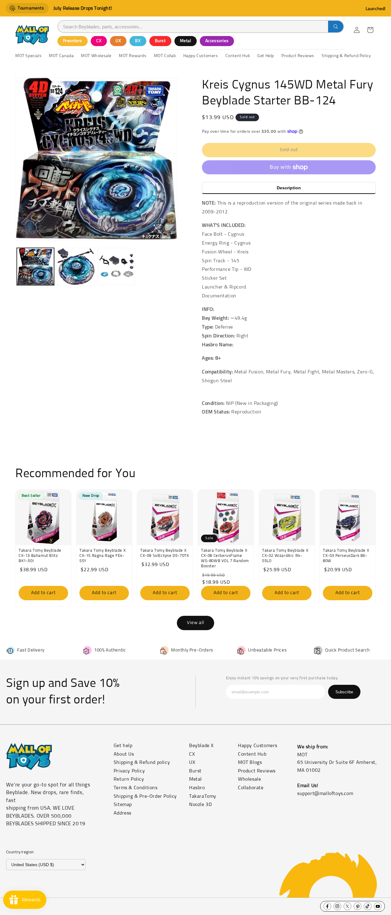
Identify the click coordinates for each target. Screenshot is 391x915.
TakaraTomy (202, 796)
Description (289, 187)
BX (138, 41)
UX (118, 41)
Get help (123, 745)
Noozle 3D (200, 804)
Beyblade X (201, 745)
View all (195, 622)
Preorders (72, 41)
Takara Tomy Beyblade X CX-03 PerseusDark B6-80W (346, 556)
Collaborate (251, 787)
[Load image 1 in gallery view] (35, 266)
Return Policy (129, 779)
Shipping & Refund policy (142, 762)
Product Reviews (257, 770)
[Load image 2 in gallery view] (75, 266)
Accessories (217, 41)
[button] (370, 30)
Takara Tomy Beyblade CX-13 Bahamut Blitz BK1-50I (40, 556)
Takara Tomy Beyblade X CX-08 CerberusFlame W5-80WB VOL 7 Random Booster (225, 558)
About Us (124, 754)
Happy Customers (257, 745)
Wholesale (249, 779)
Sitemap (123, 804)
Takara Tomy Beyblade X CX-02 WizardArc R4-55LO (285, 556)
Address (122, 813)
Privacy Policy (129, 770)
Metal (185, 41)
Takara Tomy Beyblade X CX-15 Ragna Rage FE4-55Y (102, 556)
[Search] (335, 26)
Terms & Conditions (136, 787)
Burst (160, 41)
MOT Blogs (250, 762)
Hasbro (197, 787)
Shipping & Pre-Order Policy (145, 796)
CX (98, 41)
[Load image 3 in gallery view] (116, 266)
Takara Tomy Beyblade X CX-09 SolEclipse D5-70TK (164, 553)
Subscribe (344, 692)
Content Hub (252, 754)
